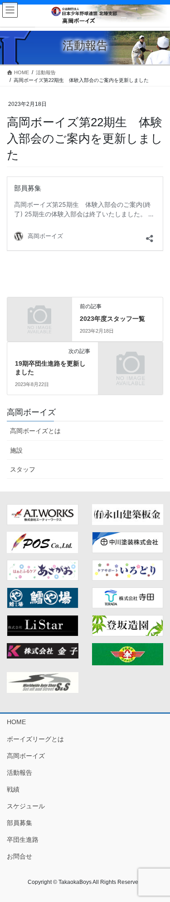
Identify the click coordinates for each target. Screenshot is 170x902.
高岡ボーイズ (26, 755)
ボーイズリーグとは (35, 739)
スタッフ (22, 469)
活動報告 (19, 772)
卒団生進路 (23, 839)
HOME (16, 721)
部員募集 (19, 822)
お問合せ (19, 856)
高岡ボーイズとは (35, 430)
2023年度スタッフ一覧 (112, 318)
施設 (16, 450)
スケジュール (26, 806)
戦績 (13, 789)
